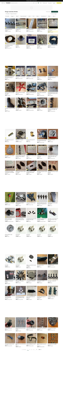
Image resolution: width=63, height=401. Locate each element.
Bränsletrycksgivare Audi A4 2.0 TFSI (41, 344)
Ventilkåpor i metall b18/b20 (41, 29)
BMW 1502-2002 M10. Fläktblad (20, 92)
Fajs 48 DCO (28, 234)
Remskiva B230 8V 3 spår (8, 234)
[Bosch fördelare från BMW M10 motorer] (42, 87)
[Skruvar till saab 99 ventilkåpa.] (53, 338)
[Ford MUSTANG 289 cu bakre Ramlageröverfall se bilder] (31, 166)
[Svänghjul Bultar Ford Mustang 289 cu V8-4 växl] (42, 150)
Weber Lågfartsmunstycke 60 (9, 139)
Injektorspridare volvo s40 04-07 (42, 328)
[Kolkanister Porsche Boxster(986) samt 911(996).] (53, 197)
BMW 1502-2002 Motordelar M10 (31, 92)
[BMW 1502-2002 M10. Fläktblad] (21, 87)
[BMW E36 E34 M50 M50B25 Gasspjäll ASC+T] (21, 197)
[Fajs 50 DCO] (53, 229)
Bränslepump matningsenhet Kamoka (9, 281)
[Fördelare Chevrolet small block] (10, 197)
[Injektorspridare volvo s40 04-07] (42, 322)
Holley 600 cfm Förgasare (19, 139)
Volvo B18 (17, 45)
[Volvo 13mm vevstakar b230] (53, 275)
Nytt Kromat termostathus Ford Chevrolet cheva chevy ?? (9, 77)
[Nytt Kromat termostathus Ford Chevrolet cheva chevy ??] (10, 71)
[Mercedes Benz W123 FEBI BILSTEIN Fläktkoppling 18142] (21, 213)
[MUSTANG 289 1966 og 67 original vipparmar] (53, 166)
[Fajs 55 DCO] (42, 229)
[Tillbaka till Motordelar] (5, 13)
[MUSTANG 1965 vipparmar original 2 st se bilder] (21, 166)
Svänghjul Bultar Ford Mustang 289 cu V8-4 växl (42, 156)
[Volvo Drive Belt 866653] (31, 23)
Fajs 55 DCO (39, 234)
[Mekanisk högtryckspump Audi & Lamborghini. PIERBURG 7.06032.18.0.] (42, 213)
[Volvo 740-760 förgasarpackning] (21, 71)
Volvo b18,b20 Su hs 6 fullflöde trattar (41, 77)
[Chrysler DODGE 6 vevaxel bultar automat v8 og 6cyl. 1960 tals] (21, 150)
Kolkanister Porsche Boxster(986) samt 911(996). (53, 203)
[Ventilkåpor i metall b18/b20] (42, 23)
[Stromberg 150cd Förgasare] (53, 322)
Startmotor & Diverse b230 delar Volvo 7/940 (9, 93)
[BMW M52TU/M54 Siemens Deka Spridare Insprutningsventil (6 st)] (42, 197)
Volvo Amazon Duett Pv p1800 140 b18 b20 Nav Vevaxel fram (53, 77)
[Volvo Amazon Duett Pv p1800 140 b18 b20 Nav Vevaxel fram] (53, 71)
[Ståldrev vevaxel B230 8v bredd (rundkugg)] (31, 259)
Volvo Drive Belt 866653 (29, 29)
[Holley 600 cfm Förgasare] (21, 134)
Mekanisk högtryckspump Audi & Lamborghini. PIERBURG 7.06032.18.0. (41, 219)
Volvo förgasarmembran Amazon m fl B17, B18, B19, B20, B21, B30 (42, 140)
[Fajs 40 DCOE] (21, 259)
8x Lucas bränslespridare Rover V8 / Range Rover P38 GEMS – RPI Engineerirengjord (53, 109)
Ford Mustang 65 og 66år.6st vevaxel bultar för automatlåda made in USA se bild (9, 172)
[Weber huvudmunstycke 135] (31, 134)
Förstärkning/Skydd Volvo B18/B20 (31, 108)
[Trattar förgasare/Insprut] (10, 23)
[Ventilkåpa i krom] (21, 23)
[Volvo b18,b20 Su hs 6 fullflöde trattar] (42, 71)
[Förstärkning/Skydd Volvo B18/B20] (31, 103)
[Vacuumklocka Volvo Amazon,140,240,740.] (10, 291)
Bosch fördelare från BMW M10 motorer (41, 93)
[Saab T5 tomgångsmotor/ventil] (31, 338)
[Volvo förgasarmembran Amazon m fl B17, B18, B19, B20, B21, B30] (42, 134)
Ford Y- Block (18, 108)
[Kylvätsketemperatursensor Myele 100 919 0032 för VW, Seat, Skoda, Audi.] (53, 87)
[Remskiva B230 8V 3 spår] (10, 229)
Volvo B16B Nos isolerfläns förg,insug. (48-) (9, 46)
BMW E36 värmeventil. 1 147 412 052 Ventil (41, 46)
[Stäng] (62, 0)
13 (36, 349)
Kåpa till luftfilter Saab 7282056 (9, 155)
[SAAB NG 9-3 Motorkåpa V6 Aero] (53, 39)
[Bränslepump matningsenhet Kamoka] (10, 275)
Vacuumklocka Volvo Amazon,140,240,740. (8, 297)
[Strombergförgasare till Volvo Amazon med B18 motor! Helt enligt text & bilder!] (21, 291)
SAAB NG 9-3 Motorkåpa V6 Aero (52, 45)
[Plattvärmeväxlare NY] (53, 259)
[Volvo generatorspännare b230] (10, 338)
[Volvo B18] (21, 39)
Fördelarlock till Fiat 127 (51, 139)
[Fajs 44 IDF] (10, 259)
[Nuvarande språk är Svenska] (38, 3)
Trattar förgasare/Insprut (8, 29)
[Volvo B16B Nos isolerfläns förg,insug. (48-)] (10, 39)
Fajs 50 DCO (49, 234)
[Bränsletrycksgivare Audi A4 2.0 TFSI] (42, 338)
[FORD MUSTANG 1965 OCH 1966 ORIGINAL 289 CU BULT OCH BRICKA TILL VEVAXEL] (53, 150)
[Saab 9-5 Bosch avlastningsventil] (31, 322)
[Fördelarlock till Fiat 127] (53, 134)
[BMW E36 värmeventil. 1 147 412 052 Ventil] (42, 39)
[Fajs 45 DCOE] (21, 229)
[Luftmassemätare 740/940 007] (31, 275)
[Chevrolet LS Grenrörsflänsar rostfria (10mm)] (53, 23)
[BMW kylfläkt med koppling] (21, 275)
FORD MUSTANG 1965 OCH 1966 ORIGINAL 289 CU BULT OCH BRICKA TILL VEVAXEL (52, 156)
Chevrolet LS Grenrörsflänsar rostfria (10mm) (52, 30)
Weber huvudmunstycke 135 (30, 139)
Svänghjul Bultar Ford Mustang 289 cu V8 (31, 156)
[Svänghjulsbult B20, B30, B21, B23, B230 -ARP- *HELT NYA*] (31, 213)
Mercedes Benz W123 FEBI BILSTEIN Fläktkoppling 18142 (20, 219)
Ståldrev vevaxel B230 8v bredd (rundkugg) (31, 265)
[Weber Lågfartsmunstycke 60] (10, 134)
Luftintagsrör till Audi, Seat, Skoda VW (10, 109)
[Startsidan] (8, 3)
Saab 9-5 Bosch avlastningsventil (31, 328)
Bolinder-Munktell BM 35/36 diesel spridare (21, 328)
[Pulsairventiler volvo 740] (42, 275)
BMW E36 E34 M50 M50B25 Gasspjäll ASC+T (20, 203)
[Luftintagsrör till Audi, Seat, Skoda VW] (10, 103)
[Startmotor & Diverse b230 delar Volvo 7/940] (10, 87)
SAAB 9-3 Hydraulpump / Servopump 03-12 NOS (8, 219)
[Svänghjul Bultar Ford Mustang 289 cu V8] (31, 150)
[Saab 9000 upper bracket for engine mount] (42, 291)
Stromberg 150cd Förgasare (52, 328)
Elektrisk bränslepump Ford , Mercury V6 (30, 46)
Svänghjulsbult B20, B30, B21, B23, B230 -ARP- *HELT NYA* (31, 219)
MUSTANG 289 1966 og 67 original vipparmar (53, 172)
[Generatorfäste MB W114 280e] (31, 197)
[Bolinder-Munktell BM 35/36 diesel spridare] (21, 322)
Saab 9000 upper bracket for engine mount (41, 297)
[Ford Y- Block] (21, 103)
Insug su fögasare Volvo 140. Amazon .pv (30, 297)
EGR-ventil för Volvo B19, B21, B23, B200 (21, 344)
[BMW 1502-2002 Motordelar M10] (31, 87)
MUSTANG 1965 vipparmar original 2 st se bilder (21, 172)
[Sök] (34, 3)
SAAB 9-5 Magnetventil (8, 328)
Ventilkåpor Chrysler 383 (51, 296)
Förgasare (38, 108)
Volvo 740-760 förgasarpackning (20, 76)
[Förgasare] (42, 103)
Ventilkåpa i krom (18, 29)
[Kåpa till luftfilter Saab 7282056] (10, 150)
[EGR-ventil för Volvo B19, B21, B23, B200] (21, 338)
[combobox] (23, 3)
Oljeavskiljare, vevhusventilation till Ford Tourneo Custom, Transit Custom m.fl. (53, 219)
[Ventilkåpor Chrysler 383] (53, 291)
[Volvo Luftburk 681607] (42, 259)
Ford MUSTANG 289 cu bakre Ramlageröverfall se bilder (30, 172)
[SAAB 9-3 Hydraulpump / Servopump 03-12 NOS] (10, 213)
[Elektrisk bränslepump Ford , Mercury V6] (31, 39)
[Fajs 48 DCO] (31, 229)
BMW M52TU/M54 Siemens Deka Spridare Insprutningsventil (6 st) (42, 203)
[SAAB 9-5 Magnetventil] (10, 322)
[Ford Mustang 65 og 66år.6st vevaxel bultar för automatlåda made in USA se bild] (10, 166)
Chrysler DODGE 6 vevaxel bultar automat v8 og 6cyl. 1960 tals (20, 156)
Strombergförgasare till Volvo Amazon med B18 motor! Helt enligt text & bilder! (20, 297)
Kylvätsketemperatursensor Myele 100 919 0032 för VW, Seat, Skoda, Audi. (53, 93)
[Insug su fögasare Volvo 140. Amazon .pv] (31, 291)
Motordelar (8, 13)
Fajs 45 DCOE (18, 234)
